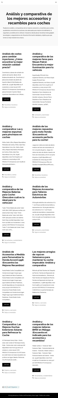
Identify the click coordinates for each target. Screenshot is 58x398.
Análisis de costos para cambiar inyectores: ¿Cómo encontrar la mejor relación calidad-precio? (12, 60)
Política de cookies (44, 395)
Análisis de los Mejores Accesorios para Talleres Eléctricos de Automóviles (42, 192)
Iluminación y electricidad (41, 115)
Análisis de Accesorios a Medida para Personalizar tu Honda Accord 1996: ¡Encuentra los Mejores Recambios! (13, 258)
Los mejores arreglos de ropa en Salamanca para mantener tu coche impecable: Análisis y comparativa (43, 258)
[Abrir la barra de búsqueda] (2, 2)
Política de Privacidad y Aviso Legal (29, 395)
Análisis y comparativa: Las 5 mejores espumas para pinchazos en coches (12, 132)
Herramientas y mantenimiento (13, 240)
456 (9, 387)
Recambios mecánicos (10, 105)
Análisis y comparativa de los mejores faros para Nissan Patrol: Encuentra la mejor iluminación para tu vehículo (43, 61)
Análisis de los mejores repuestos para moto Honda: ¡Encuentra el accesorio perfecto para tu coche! (42, 133)
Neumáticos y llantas (10, 174)
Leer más (6, 99)
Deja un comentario (10, 107)
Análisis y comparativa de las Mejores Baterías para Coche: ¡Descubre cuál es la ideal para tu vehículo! (13, 194)
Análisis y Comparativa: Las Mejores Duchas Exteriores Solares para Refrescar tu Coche (12, 328)
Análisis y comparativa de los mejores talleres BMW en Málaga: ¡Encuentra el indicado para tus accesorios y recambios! (42, 331)
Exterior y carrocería (10, 310)
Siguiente (15, 387)
